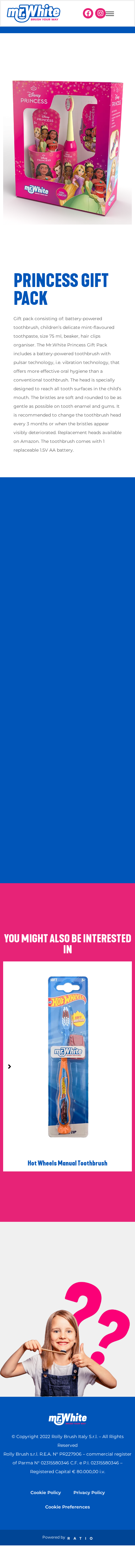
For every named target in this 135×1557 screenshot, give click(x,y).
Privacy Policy (89, 1492)
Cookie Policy (45, 1492)
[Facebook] (88, 13)
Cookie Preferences (67, 1507)
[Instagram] (100, 13)
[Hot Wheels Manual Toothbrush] (67, 1121)
